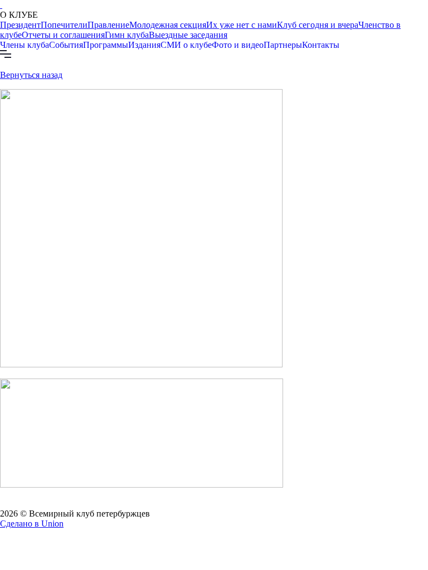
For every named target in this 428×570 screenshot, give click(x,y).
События (66, 45)
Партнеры (283, 45)
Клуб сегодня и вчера (317, 25)
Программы (105, 45)
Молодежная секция (167, 25)
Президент (20, 25)
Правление (108, 25)
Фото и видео (238, 45)
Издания (144, 45)
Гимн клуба (127, 35)
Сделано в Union (32, 523)
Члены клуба (24, 45)
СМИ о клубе (186, 45)
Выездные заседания (188, 35)
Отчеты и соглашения (63, 35)
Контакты (320, 45)
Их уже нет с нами (241, 25)
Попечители (64, 25)
